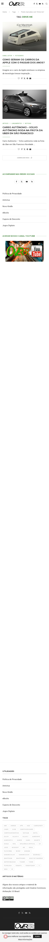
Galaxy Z (25, 836)
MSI (24, 847)
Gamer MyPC (36, 836)
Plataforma (8, 851)
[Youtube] (40, 3)
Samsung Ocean (24, 854)
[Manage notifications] (6, 936)
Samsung (27, 851)
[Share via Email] (30, 78)
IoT (40, 843)
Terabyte (18, 865)
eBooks (6, 213)
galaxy (6, 836)
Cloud (14, 829)
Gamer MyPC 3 (8, 840)
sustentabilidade (10, 862)
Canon (6, 829)
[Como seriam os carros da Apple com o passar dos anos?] (24, 36)
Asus (28, 825)
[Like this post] (19, 78)
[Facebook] (34, 3)
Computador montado (11, 833)
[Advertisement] (24, 438)
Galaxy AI (15, 836)
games (28, 840)
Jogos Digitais (9, 225)
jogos (6, 847)
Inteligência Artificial (27, 843)
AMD (5, 825)
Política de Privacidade (12, 193)
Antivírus (6, 200)
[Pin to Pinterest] (27, 78)
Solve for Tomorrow (36, 858)
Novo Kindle (8, 206)
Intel (14, 843)
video (6, 869)
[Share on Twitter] (24, 78)
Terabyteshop (30, 865)
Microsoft (15, 847)
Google (6, 843)
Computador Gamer (26, 829)
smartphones (20, 858)
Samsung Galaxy (9, 854)
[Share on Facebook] (21, 78)
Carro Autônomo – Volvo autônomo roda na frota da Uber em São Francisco (23, 130)
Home (5, 12)
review (18, 851)
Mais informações (25, 939)
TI (39, 865)
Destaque (26, 833)
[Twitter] (37, 3)
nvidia (31, 847)
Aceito (37, 936)
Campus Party (38, 825)
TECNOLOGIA (8, 865)
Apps (21, 825)
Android (13, 825)
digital (35, 833)
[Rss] (42, 3)
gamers (19, 840)
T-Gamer (22, 862)
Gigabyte (37, 840)
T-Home (31, 862)
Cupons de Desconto (11, 219)
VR (12, 869)
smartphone (8, 858)
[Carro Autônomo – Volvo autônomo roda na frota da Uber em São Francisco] (24, 104)
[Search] (46, 3)
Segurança (36, 854)
